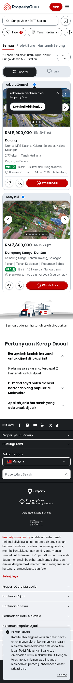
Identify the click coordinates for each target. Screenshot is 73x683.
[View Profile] (36, 84)
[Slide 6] (43, 234)
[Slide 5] (39, 234)
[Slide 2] (36, 122)
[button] (8, 45)
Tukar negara (12, 454)
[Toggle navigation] (67, 6)
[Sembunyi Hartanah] (55, 207)
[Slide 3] (40, 122)
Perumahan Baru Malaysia (21, 616)
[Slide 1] (33, 122)
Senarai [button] (23, 72)
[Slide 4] (36, 234)
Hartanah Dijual (13, 596)
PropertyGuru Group (17, 435)
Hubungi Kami (12, 444)
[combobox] (34, 20)
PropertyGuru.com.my (16, 537)
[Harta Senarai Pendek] (64, 95)
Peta (56, 72)
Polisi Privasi (27, 650)
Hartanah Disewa (15, 606)
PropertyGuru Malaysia (19, 587)
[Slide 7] (45, 234)
